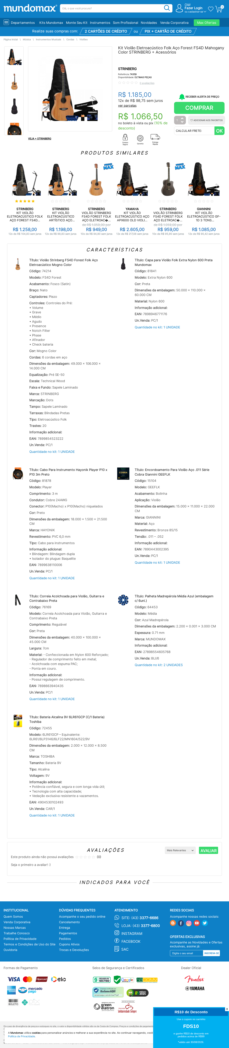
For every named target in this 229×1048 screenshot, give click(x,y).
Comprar (199, 107)
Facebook (130, 941)
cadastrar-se (195, 11)
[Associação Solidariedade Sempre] (128, 1007)
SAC (125, 949)
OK (219, 131)
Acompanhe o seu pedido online (82, 916)
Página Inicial (11, 39)
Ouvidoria (10, 950)
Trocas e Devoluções (74, 950)
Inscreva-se (211, 953)
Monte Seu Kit (76, 23)
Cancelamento (69, 922)
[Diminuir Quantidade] (182, 122)
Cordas (70, 39)
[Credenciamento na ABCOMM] (148, 980)
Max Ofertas (206, 23)
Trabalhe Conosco (17, 933)
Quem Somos (13, 916)
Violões (83, 39)
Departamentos (23, 23)
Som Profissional (125, 23)
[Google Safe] (125, 980)
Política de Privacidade (20, 939)
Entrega (64, 927)
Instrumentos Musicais (48, 39)
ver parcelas (127, 105)
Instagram (131, 933)
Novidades (149, 23)
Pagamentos (68, 933)
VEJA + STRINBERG (39, 138)
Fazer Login (194, 8)
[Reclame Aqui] (109, 993)
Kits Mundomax (51, 23)
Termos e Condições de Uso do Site (29, 944)
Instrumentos (100, 23)
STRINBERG (127, 69)
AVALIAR (209, 850)
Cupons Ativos (69, 944)
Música (27, 39)
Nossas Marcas (15, 927)
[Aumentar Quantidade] (182, 118)
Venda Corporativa (174, 23)
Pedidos (65, 939)
